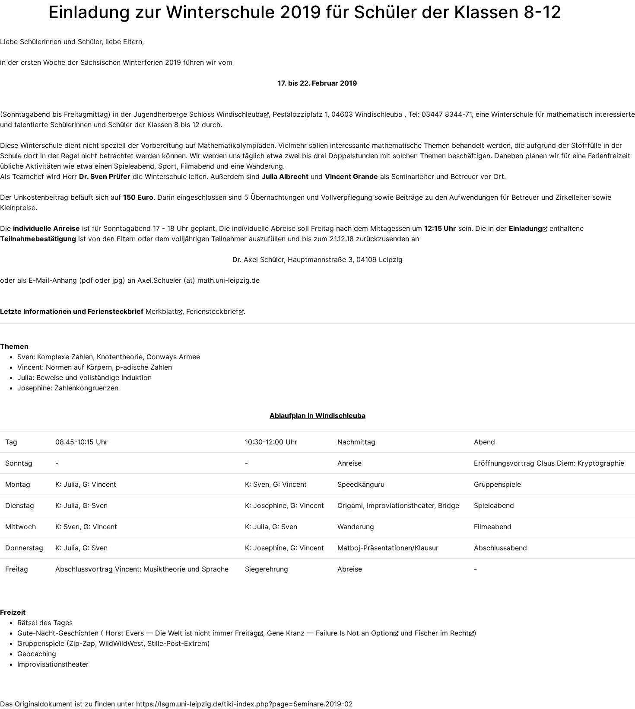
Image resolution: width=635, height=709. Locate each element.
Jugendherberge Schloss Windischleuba (198, 114)
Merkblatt (161, 311)
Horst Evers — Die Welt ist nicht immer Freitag (180, 633)
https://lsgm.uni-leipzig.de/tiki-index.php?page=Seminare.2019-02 (244, 703)
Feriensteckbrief (212, 311)
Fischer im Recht (442, 633)
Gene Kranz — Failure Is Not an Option (330, 633)
